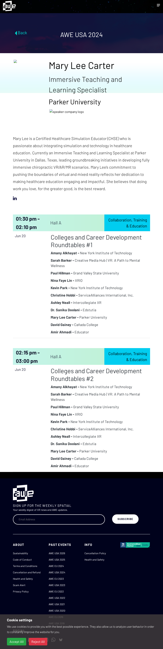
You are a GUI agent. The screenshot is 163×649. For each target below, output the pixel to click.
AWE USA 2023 (57, 585)
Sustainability (20, 553)
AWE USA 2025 (57, 559)
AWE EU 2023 (56, 578)
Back (22, 32)
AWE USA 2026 (57, 553)
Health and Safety (23, 578)
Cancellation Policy (95, 553)
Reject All (38, 641)
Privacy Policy (21, 591)
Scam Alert (19, 585)
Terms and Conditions (25, 566)
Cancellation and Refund (27, 572)
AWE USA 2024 (57, 572)
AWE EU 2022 (56, 591)
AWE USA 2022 (57, 597)
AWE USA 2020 (57, 610)
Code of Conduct (22, 559)
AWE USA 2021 (57, 604)
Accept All (17, 641)
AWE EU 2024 (56, 566)
